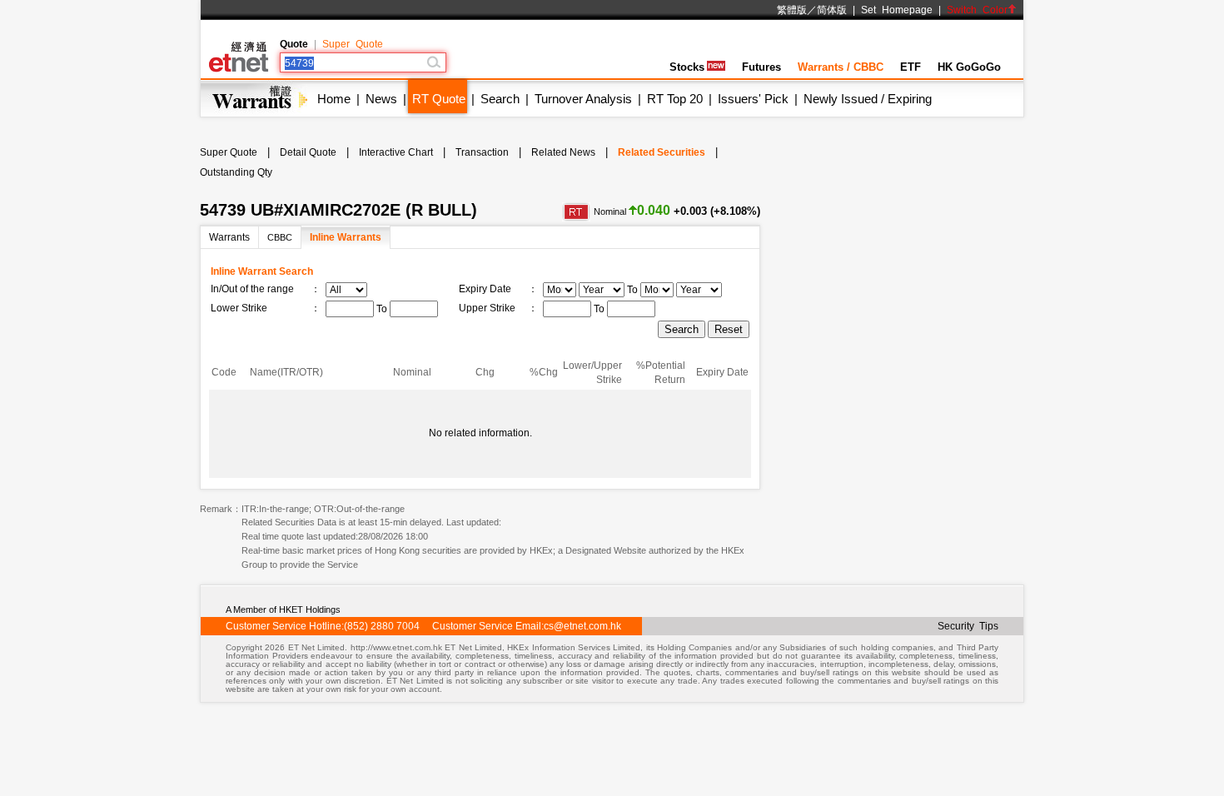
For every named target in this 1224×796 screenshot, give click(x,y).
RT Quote (438, 99)
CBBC (279, 237)
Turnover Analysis (583, 99)
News (381, 99)
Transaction (482, 152)
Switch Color (977, 10)
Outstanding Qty (236, 172)
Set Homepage (897, 10)
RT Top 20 (675, 99)
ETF (910, 67)
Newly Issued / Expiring (868, 99)
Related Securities (661, 152)
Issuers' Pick (753, 99)
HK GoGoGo (969, 67)
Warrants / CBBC (840, 67)
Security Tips (968, 626)
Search (500, 99)
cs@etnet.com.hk (582, 626)
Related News (563, 152)
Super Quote (352, 44)
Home (334, 99)
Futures (761, 67)
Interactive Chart (396, 152)
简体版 (832, 10)
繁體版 (792, 10)
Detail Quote (308, 152)
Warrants (229, 237)
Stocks (686, 67)
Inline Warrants (345, 237)
